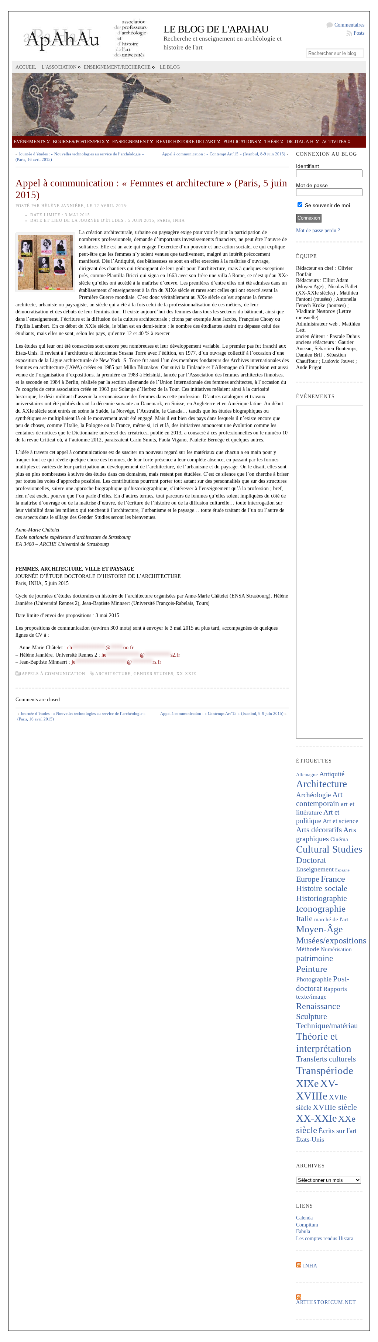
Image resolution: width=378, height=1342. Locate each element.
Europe (307, 879)
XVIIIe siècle (335, 1107)
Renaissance (318, 1006)
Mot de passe (312, 185)
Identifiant (307, 166)
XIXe (307, 1083)
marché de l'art (331, 919)
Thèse (271, 141)
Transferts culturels (326, 1058)
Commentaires (349, 25)
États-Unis (310, 1139)
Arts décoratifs (319, 829)
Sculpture (311, 1016)
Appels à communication (53, 673)
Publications (240, 141)
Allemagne (307, 774)
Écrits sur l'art (338, 1131)
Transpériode (324, 1070)
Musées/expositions (331, 940)
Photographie (313, 979)
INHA (310, 1266)
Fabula (303, 1231)
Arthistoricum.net (326, 1302)
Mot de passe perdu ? (318, 230)
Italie (304, 918)
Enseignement (130, 141)
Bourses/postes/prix (79, 141)
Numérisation (336, 949)
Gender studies (153, 673)
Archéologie (313, 795)
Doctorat (311, 860)
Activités (334, 141)
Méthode (307, 949)
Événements (29, 141)
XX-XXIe (186, 673)
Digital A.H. (300, 141)
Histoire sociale (321, 888)
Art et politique (317, 816)
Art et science (340, 821)
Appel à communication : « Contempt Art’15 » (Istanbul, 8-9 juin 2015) (223, 154)
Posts (359, 33)
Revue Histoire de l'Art (186, 141)
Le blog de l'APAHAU (216, 29)
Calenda (304, 1218)
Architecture (113, 673)
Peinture (311, 969)
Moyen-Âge (319, 929)
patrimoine (314, 958)
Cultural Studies (329, 849)
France (333, 879)
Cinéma (339, 839)
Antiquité (331, 774)
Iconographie (321, 908)
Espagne (342, 870)
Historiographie (321, 898)
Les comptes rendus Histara (324, 1238)
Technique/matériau (327, 1025)
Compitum (307, 1225)
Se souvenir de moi (326, 205)
